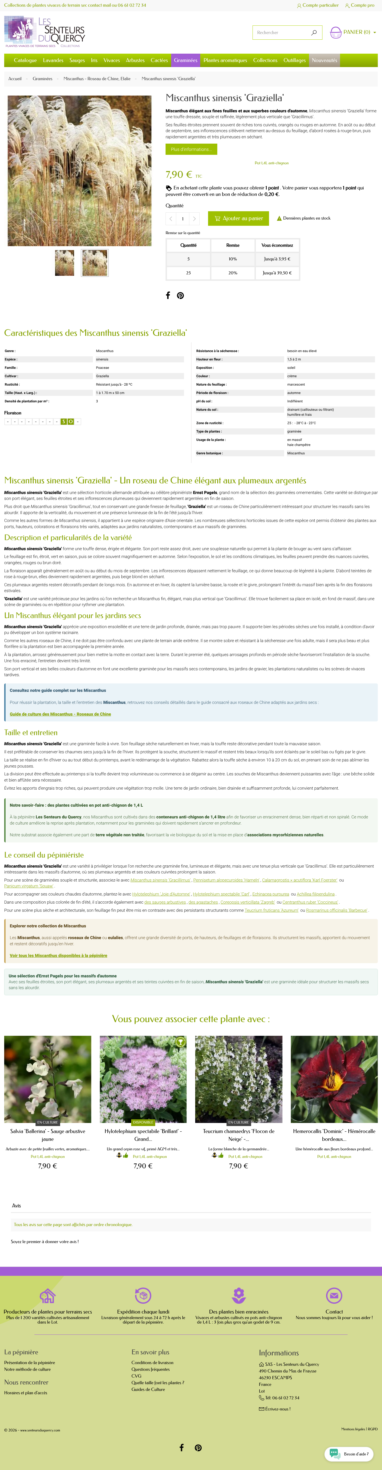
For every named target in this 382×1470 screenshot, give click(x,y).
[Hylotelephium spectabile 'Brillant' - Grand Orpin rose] (143, 1079)
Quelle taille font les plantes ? (157, 1383)
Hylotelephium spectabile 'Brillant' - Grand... (143, 1135)
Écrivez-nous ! (278, 1409)
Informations (279, 1353)
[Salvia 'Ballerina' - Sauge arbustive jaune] (47, 1079)
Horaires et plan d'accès (25, 1393)
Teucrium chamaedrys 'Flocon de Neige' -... (238, 1135)
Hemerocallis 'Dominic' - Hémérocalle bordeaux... (334, 1135)
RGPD (373, 1429)
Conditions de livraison (152, 1362)
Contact (334, 1312)
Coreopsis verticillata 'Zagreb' (248, 902)
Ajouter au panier (239, 218)
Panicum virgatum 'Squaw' (28, 886)
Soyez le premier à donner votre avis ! (45, 1242)
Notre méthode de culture (27, 1369)
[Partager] (168, 296)
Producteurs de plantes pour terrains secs (48, 1312)
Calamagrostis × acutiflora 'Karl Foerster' (300, 880)
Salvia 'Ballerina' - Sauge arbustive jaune (47, 1135)
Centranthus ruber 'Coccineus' (310, 902)
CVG (136, 1376)
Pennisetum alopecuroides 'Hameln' (226, 880)
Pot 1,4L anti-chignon (272, 163)
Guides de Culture (148, 1389)
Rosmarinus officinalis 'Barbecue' (336, 910)
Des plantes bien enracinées (238, 1312)
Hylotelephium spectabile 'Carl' (221, 894)
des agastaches (203, 902)
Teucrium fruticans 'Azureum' (271, 910)
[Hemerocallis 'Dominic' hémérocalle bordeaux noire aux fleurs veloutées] (334, 1079)
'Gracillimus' (160, 880)
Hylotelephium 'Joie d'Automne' (161, 894)
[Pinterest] (180, 296)
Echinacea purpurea (270, 894)
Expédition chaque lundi (143, 1312)
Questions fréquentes (150, 1369)
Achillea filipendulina (315, 894)
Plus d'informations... (191, 149)
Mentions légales (353, 1429)
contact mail (99, 5)
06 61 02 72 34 (132, 5)
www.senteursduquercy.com (40, 1430)
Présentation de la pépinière (29, 1362)
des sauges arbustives (165, 902)
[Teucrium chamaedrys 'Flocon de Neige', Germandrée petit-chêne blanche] (238, 1079)
